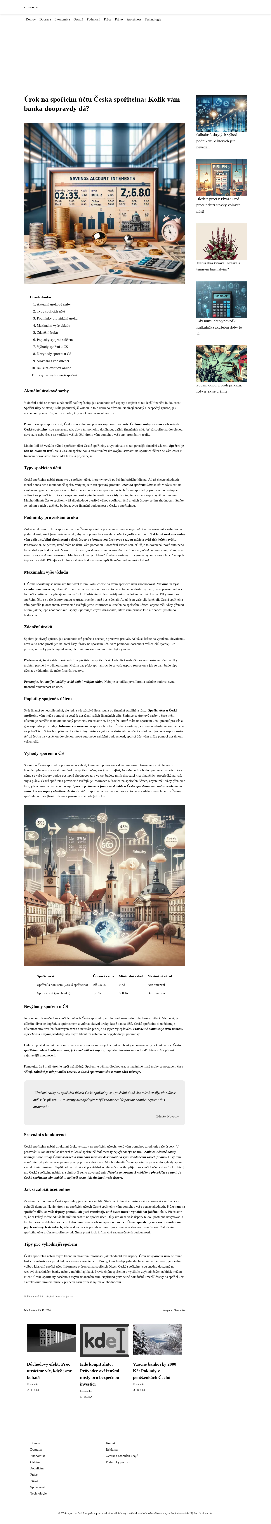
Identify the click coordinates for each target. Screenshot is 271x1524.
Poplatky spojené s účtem (55, 340)
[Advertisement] (135, 49)
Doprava (45, 19)
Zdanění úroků (47, 332)
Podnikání (93, 19)
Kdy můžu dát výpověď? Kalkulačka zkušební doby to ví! (219, 327)
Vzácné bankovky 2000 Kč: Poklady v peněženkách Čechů (154, 1371)
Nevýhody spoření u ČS (54, 354)
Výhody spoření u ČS (52, 347)
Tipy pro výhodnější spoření (57, 375)
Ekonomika (62, 19)
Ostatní (78, 19)
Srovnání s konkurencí (53, 361)
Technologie (153, 19)
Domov (31, 19)
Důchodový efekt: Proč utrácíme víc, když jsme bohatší (49, 1371)
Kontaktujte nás (64, 1296)
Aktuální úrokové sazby (54, 304)
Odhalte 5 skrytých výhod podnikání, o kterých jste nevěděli (216, 141)
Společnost (133, 19)
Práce (107, 19)
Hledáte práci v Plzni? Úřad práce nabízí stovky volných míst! (218, 205)
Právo (119, 19)
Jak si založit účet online (54, 368)
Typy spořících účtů (51, 311)
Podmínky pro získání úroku (57, 318)
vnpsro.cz (31, 7)
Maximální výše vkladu (53, 325)
